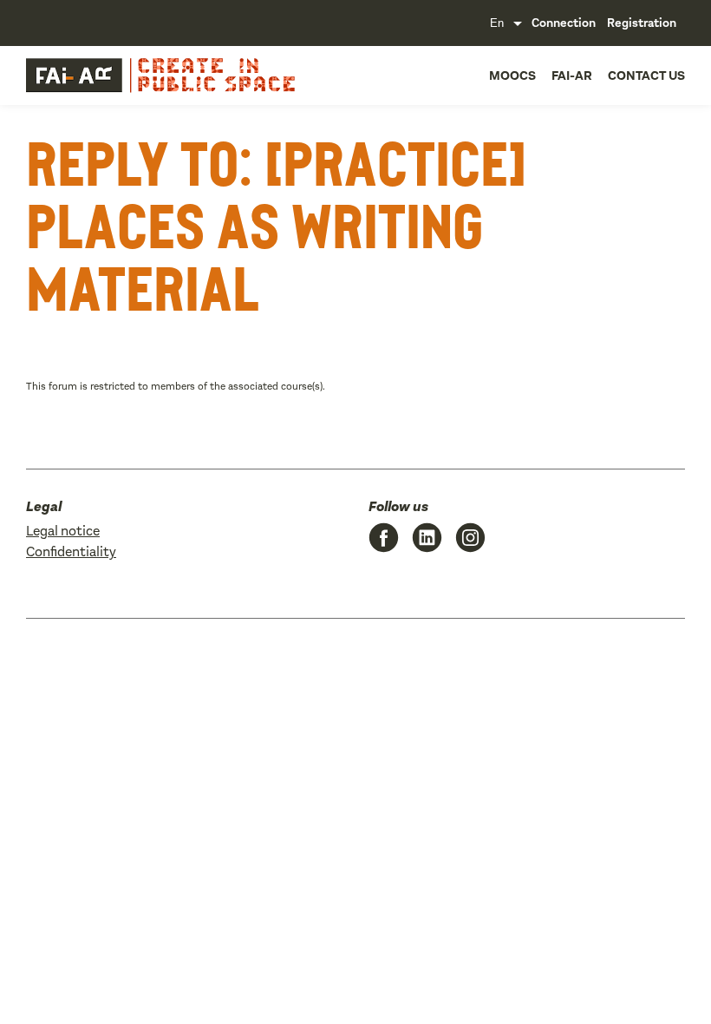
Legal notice (63, 531)
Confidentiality (71, 551)
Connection (564, 23)
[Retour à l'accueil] (73, 75)
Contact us (646, 75)
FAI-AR (571, 75)
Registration (641, 23)
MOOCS (512, 75)
